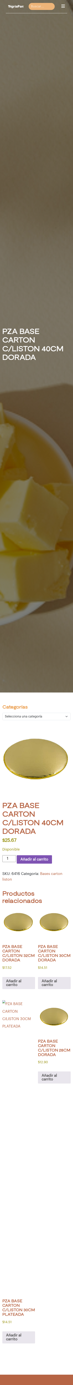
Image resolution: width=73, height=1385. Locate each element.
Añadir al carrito (34, 859)
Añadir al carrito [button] (13, 983)
